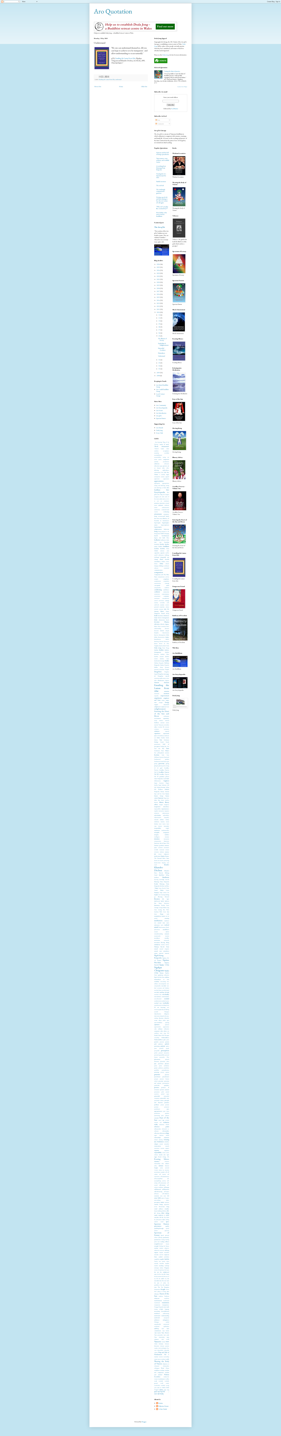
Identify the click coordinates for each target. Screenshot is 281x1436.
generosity (161, 763)
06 (159, 333)
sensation (156, 1196)
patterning (157, 1046)
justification (157, 856)
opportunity (166, 1027)
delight (156, 617)
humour (160, 798)
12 (159, 315)
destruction (162, 620)
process (162, 1104)
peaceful (161, 1048)
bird (160, 538)
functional (166, 757)
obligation (166, 1014)
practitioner (157, 1077)
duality (167, 661)
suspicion (166, 1255)
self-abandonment (164, 1176)
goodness (161, 776)
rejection (161, 1135)
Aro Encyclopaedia (161, 408)
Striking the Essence (164, 1246)
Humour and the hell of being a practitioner (162, 153)
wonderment (161, 1379)
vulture (156, 1352)
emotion (166, 691)
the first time (160, 1274)
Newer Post (97, 86)
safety (155, 1165)
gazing (155, 763)
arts (164, 499)
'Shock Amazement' (161, 446)
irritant (167, 849)
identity (156, 802)
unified (167, 1322)
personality (162, 1057)
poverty (162, 1072)
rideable (161, 1155)
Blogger (144, 1422)
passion (167, 1042)
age (161, 466)
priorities (166, 1102)
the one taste (165, 1281)
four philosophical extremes (161, 753)
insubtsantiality (165, 830)
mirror (167, 932)
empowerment (164, 696)
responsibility (158, 1152)
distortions (166, 641)
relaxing (161, 1139)
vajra (162, 1328)
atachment (166, 501)
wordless (167, 1379)
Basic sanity (159, 518)
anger (167, 474)
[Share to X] (104, 77)
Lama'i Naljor (159, 890)
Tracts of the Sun (161, 1294)
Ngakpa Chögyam (159, 969)
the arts (156, 1272)
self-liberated (157, 1189)
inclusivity (156, 813)
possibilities (166, 1068)
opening (167, 1022)
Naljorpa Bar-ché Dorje (161, 947)
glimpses (156, 766)
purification (157, 1113)
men (155, 923)
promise (167, 1104)
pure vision (166, 1111)
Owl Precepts (165, 1035)
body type (157, 542)
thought (163, 1289)
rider (164, 1155)
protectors (166, 1107)
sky (163, 1217)
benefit (156, 536)
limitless (163, 905)
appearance (157, 479)
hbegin (167, 783)
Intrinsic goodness (159, 845)
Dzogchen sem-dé (163, 676)
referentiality (165, 1131)
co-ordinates (166, 566)
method (166, 925)
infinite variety (164, 819)
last (168, 892)
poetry (156, 1068)
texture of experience (159, 1270)
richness (156, 1155)
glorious (160, 766)
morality (167, 938)
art (160, 497)
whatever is (166, 1364)
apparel (167, 476)
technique (156, 1268)
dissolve (167, 639)
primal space (165, 1094)
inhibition (156, 821)
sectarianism (157, 1172)
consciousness (165, 594)
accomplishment (158, 455)
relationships (157, 1137)
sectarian (167, 1170)
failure (158, 738)
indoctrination (157, 817)
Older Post (144, 86)
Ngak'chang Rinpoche (158, 956)
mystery (163, 944)
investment (166, 847)
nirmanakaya (157, 979)
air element (157, 468)
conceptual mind (161, 585)
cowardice (162, 602)
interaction (166, 839)
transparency (165, 1305)
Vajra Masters (165, 1333)
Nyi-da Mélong (165, 1009)
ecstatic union (165, 678)
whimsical (156, 1366)
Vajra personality (158, 1335)
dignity (167, 624)
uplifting (156, 1328)
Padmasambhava (158, 1040)
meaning (167, 918)
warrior (156, 1357)
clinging (156, 566)
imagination (157, 807)
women (156, 1379)
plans (168, 1061)
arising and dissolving (159, 485)
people (167, 1048)
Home (121, 86)
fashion (156, 740)
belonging (166, 533)
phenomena (157, 1059)
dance (162, 611)
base (155, 518)
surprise (161, 1252)
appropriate (157, 483)
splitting (160, 1237)
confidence (166, 590)
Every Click (159, 433)
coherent (156, 568)
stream (167, 1244)
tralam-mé (156, 1298)
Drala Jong (165, 55)
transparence (157, 1305)
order (155, 1029)
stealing (162, 1242)
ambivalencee (157, 472)
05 (159, 336)
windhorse (157, 1370)
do (164, 643)
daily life (166, 609)
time (168, 1291)
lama (156, 888)
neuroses (161, 953)
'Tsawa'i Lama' (159, 449)
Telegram (166, 1268)
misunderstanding (158, 934)
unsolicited (156, 1326)
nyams (160, 1009)
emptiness (158, 698)
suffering (167, 1250)
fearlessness (166, 740)
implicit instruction (159, 811)
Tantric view (157, 1261)
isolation (162, 852)
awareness (158, 514)
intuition (160, 847)
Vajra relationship (159, 1337)
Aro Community (161, 405)
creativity (162, 607)
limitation (166, 903)
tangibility (156, 1259)
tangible (162, 1259)
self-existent (162, 1185)
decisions (160, 615)
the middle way (163, 1278)
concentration (157, 583)
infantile (156, 819)
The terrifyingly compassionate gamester (160, 191)
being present (157, 533)
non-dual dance (158, 990)
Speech (162, 1235)
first (168, 746)
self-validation (165, 1193)
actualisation (166, 461)
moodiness (157, 938)
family (167, 737)
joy (155, 854)
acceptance (166, 451)
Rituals (159, 1157)
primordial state (164, 1098)
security (163, 1172)
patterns (163, 1046)
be (160, 520)
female (162, 742)
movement (157, 942)
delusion (160, 617)
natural (156, 949)
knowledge (161, 879)
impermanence (165, 809)
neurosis (167, 953)
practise (167, 1074)
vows (155, 1350)
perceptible (156, 1050)
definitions (166, 615)
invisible (156, 849)
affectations (157, 466)
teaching (161, 1266)
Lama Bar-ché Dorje (164, 888)
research (167, 1146)
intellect (167, 835)
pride (162, 1092)
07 (159, 330)
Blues (168, 538)
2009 (158, 373)
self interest (162, 1174)
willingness (156, 1368)
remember (166, 1144)
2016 (158, 294)
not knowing (161, 1007)
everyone (167, 727)
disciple (167, 630)
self (166, 1172)
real (160, 1122)
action (155, 459)
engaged (156, 704)
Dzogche (167, 669)
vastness (163, 1341)
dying (161, 667)
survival (161, 1254)
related (167, 1135)
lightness (167, 901)
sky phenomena (158, 1219)
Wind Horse (165, 1368)
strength (156, 1246)
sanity (161, 1168)
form (167, 748)
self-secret (156, 1193)
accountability (157, 457)
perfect (156, 1053)
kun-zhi (167, 879)
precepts (156, 1079)
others (165, 1031)
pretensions (156, 1092)
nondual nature (165, 1001)
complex (156, 579)
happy (155, 783)
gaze (168, 761)
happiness (166, 781)
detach (167, 620)
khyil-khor (161, 875)
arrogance (156, 496)
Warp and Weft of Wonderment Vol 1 (161, 1353)
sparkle (167, 1226)
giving (167, 763)
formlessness (157, 750)
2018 (158, 288)
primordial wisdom (159, 1100)
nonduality (166, 1003)
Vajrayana (157, 1341)
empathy (156, 696)
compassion (158, 572)
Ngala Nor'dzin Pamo (159, 977)
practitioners (165, 1077)
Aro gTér (159, 416)
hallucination (157, 781)
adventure (166, 463)
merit (162, 925)
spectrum (167, 1230)
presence (156, 1087)
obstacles (166, 1018)
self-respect (166, 1191)
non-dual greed (165, 990)
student (156, 1248)
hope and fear (158, 794)
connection (166, 592)
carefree (167, 553)
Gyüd (164, 778)
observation (157, 1016)
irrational (161, 849)
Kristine (160, 1403)
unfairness (156, 1320)
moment (167, 934)
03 (159, 363)
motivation (157, 940)
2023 (158, 273)
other (161, 1031)
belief (162, 533)
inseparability (157, 828)
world (161, 1383)
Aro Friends (159, 428)
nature (156, 953)
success (162, 1250)
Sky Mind (166, 1217)
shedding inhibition (162, 1211)
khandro (166, 865)
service (155, 1206)
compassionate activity (163, 577)
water (155, 1359)
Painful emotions (161, 181)
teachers (156, 1265)
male (168, 914)
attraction (162, 503)
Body (168, 540)
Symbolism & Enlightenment (163, 344)
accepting (156, 453)
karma (163, 856)
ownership (156, 1037)
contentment (157, 596)
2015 (158, 297)
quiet (162, 1115)
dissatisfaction (157, 639)
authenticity (157, 509)
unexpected (166, 1318)
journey (167, 852)
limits (167, 905)
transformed (166, 1300)
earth (160, 678)
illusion (161, 802)
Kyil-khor (162, 886)
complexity (166, 579)
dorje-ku (161, 646)
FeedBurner (174, 109)
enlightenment (160, 709)
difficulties (157, 624)
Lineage (156, 907)
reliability (166, 1142)
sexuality (167, 1209)
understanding (165, 1316)
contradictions (165, 598)
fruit (168, 755)
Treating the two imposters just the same (161, 175)
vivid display (164, 1348)
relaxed (156, 1139)
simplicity (160, 1215)
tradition (161, 1296)
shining (158, 1213)
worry (167, 1383)
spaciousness (157, 1226)
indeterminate (165, 813)
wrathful (163, 1385)
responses (166, 1150)
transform (166, 1298)
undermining (166, 1313)
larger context (163, 892)
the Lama (166, 1270)
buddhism (166, 546)
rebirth (167, 1124)
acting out (166, 457)
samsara (161, 1166)
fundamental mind (158, 761)
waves (159, 1359)
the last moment (158, 1276)
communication (158, 570)
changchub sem (164, 557)
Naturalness (161, 353)
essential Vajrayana (159, 725)
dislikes (155, 637)
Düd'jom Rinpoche (159, 663)
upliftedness (166, 1326)
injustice (163, 821)
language (156, 892)
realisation (166, 1122)
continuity (166, 596)
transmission (165, 1303)
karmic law (157, 860)
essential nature (164, 722)
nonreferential (157, 1005)
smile (163, 1219)
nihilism (167, 977)
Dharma (166, 622)
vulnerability (160, 1350)
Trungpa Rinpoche (158, 1307)
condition (167, 587)
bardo (167, 516)
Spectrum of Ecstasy (161, 1233)
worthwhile (157, 1385)
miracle (156, 931)
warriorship (166, 1357)
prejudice (166, 1085)
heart (160, 785)
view (167, 1341)
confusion (157, 592)
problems (156, 1105)
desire (156, 620)
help (155, 787)
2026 (158, 264)
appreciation (159, 481)
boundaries (156, 544)
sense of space (165, 1198)
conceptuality (157, 587)
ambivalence (166, 470)
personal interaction (164, 1053)
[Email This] (100, 77)
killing (167, 875)
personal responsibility (159, 1055)
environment (157, 718)
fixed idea (157, 748)
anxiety (163, 476)
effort (155, 680)
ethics (155, 727)
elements (166, 682)
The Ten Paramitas (163, 1287)
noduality (156, 981)
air (168, 466)
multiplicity (157, 944)
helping (159, 787)
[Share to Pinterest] (108, 77)
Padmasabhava (165, 1037)
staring (163, 1239)
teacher (167, 1263)
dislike (167, 635)
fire (165, 746)
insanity (160, 826)
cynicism (161, 609)
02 (159, 366)
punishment (157, 1109)
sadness (167, 1163)
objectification (157, 1014)
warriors (161, 1357)
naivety (167, 944)
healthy (156, 785)
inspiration (157, 830)
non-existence (157, 996)
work (155, 1381)
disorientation (161, 637)
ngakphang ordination (163, 975)
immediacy (166, 807)
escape (155, 720)
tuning (156, 1309)
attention (156, 503)
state (159, 1241)
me (166, 916)
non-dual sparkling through (161, 992)
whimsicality (166, 1366)
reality (156, 1124)
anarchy (163, 474)
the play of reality (160, 1283)
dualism (156, 650)
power (167, 1072)
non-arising (163, 981)
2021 (158, 279)
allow (167, 468)
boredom (166, 542)
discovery (156, 635)
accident (166, 453)
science (160, 1170)
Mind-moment (162, 927)
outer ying (163, 1033)
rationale (156, 1118)
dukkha (156, 667)
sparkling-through (158, 1228)
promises (156, 1107)
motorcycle (166, 940)
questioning (157, 1115)
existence (156, 731)
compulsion (166, 581)
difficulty (162, 624)
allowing (156, 470)
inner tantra (162, 824)
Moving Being (165, 942)
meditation (158, 920)
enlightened (157, 707)
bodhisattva (163, 540)
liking (160, 903)
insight (167, 828)
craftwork (156, 605)
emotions (166, 693)
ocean (155, 1020)
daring (167, 613)
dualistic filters (165, 654)
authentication (165, 507)
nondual (166, 999)
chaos (161, 559)
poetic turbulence (164, 1065)
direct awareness (162, 626)
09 (159, 324)
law (160, 894)
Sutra (155, 1257)
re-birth (167, 1120)
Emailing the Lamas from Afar (125, 58)
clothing (161, 566)
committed (166, 568)
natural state (158, 951)
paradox (156, 1042)
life (163, 899)
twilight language (164, 1309)
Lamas (167, 890)
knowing (156, 879)
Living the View (163, 910)
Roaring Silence (161, 1159)
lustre (155, 914)
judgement (166, 854)
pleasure (167, 1063)
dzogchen (158, 671)
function (161, 757)
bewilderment (165, 536)
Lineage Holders (163, 907)
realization (161, 1124)
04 (159, 360)
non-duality (165, 994)
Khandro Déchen (158, 869)
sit (164, 1215)
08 (159, 327)
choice (167, 561)
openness (156, 1024)
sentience (167, 1202)
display (167, 637)
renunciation (157, 1146)
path (155, 1044)
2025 (158, 267)
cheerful (167, 559)
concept (167, 583)
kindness (165, 877)
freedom (156, 755)
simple (156, 1215)
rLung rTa (166, 1157)
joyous (160, 854)
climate (167, 563)
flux (163, 748)
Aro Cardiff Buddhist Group (162, 390)
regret (155, 1135)
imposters (167, 811)
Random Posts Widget (182, 86)
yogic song (166, 1389)
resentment (156, 1148)
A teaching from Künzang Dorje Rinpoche (161, 168)
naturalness (166, 951)
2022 (158, 276)
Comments (160, 124)
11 (159, 318)
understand (118, 79)
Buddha (162, 544)
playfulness (160, 1063)
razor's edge (161, 1120)
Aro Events (159, 410)
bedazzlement (166, 520)
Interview (166, 841)
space (167, 1222)
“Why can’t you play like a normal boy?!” (162, 207)
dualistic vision (164, 658)
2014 (158, 300)
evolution (156, 729)
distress (155, 643)
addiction (156, 464)
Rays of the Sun (161, 1118)
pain (164, 1040)
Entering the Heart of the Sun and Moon (161, 713)
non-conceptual (162, 983)
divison (160, 643)
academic (156, 451)
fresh (163, 755)
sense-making (157, 1200)
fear (161, 740)
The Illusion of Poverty (162, 339)
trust (165, 1307)
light (168, 899)
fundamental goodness (161, 759)
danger (167, 611)
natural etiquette (164, 949)
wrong (167, 1385)
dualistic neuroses (159, 656)
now (168, 1007)
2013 (158, 303)
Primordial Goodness (161, 349)
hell (168, 785)
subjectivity (157, 1250)
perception (165, 1050)
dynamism (161, 669)
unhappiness (166, 1320)
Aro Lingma (166, 494)
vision (155, 1344)
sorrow (156, 1222)
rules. (162, 1163)
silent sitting (165, 1213)
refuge (167, 1133)
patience (161, 1044)
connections (157, 594)
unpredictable (157, 1324)
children (163, 561)
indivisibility (166, 815)
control (156, 600)
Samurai (167, 1165)
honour (167, 791)
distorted (161, 641)
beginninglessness (165, 525)
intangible (156, 832)
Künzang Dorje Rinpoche (161, 882)
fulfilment (156, 757)
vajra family (165, 1330)
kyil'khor (167, 886)
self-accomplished (158, 1178)
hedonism (164, 785)
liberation (157, 899)
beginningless (157, 523)
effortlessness (161, 680)
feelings (156, 742)
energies (161, 702)
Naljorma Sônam (163, 1406)
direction (167, 628)
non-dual (163, 986)
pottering (156, 1072)
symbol (160, 1257)
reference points (161, 1127)
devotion (156, 622)
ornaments (157, 1031)
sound (162, 1221)
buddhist (156, 548)
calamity (162, 551)
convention (161, 600)
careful (156, 555)
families (163, 737)
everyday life (161, 727)
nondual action (157, 1001)
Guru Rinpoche (158, 778)
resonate (162, 1148)
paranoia (162, 1042)
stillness (167, 1242)
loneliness (156, 912)
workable (161, 1381)
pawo (167, 1046)
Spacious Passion (161, 418)
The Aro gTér (159, 227)
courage (167, 600)
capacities (156, 553)
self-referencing (158, 1191)
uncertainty (157, 1311)
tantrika (156, 1263)
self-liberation (165, 1189)
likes (155, 903)
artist (163, 496)
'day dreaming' (158, 442)
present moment (164, 1090)
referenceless (157, 1129)
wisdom (162, 1370)
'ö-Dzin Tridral (162, 1409)
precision (161, 1081)
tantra (166, 1259)
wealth (167, 1359)
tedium (161, 1268)
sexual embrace (158, 1209)
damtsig (156, 611)
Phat (168, 1057)
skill (160, 1217)
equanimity (166, 718)
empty (163, 700)
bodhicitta (157, 540)
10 (159, 321)
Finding (162, 746)
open (168, 1020)
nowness (156, 1009)
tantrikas (161, 1263)
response (156, 1150)
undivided (157, 1318)
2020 (158, 282)
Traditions (166, 1296)
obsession (161, 1018)
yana (155, 1387)
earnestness (156, 678)
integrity (156, 835)
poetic (155, 1065)
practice (157, 1074)
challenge (167, 555)
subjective (166, 1248)
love (161, 912)
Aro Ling (159, 494)
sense (161, 1196)
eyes (155, 737)
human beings (158, 796)
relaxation (166, 1137)
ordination (166, 1029)
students (161, 1248)
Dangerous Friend (159, 613)
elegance (167, 680)
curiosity (156, 609)
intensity (167, 837)
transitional (157, 1302)
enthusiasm (166, 716)
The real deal (160, 185)
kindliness (156, 877)
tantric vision (165, 1261)
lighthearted (157, 901)
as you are (158, 501)
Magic (161, 914)
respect (167, 1148)
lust (168, 912)
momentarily (157, 936)
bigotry (156, 538)
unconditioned (165, 1311)
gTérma (167, 776)
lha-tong (160, 897)
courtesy (156, 602)
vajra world (165, 1339)
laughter (156, 895)
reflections (162, 1133)
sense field (166, 1196)
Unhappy (156, 1322)
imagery (161, 804)
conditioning (158, 590)
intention (156, 839)
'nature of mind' (164, 444)
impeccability (157, 809)
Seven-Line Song (164, 1206)
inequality (166, 817)
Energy (167, 702)
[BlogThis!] (102, 77)
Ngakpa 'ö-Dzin (164, 965)
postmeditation (165, 1070)
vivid (159, 1348)
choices (155, 563)
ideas (155, 800)
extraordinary (160, 735)
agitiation (164, 466)
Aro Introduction (161, 413)
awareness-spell (161, 516)
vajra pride (166, 1335)
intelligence (157, 837)
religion (156, 1144)
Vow (168, 1348)
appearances (166, 479)
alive (163, 468)
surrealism (166, 1252)
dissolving (156, 641)
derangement (165, 618)
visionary (161, 1344)
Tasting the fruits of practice (172, 71)
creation (162, 605)
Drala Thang (165, 648)
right (168, 1155)
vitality (156, 1348)
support (156, 1252)
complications (157, 581)
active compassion (163, 459)
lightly (162, 901)
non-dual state (157, 994)
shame (155, 1211)
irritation (156, 852)
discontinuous (166, 633)
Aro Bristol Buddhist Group (162, 386)
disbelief (162, 630)
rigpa (155, 1157)
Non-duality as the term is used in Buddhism (161, 214)
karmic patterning (164, 860)
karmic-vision (157, 862)
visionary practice (164, 1346)
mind (156, 927)
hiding (167, 787)
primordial (157, 1096)
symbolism (166, 1257)
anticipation (157, 476)
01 (159, 369)
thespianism (157, 1289)
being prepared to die (163, 531)
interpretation (157, 841)
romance (156, 1161)
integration (166, 832)
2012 (158, 306)
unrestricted (166, 1324)
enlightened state (165, 707)
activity (156, 462)
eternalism (166, 725)
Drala (167, 646)
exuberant (166, 735)
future (165, 761)
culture (167, 607)
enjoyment (166, 704)
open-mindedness (158, 1022)
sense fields (157, 1198)
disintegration (162, 635)
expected (167, 731)
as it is (167, 499)
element (156, 682)
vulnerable (166, 1350)
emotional (156, 693)
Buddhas (160, 546)
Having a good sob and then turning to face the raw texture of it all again (162, 200)
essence (161, 720)
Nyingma (167, 1012)
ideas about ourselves (163, 800)
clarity (161, 564)
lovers (164, 912)
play (155, 1063)
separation (166, 1204)
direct (155, 626)
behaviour (166, 529)
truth (167, 1307)
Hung (165, 798)
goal (161, 768)
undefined (157, 1313)
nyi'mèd (156, 1012)
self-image (166, 1187)
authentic (160, 505)
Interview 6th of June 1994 (161, 843)
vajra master (157, 1333)
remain (161, 1144)
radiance (167, 1115)
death (156, 615)
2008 (158, 376)
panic (167, 1039)
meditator (166, 921)
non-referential (157, 999)
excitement (166, 729)
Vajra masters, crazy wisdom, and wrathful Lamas (162, 160)
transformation (158, 1300)
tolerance (156, 1294)
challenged (156, 557)
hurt (168, 798)
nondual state (158, 1003)
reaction (156, 1122)
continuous (156, 598)
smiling (167, 1219)
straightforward (158, 1244)
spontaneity (166, 1237)
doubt (164, 646)
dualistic (161, 650)
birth (164, 538)
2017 (158, 291)
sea (163, 1170)
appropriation (165, 483)
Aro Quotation (113, 11)
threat (167, 1289)
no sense (166, 979)
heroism (163, 787)
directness (156, 630)
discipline (156, 633)
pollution (160, 1068)
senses (162, 1202)
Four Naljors (165, 751)
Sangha (156, 1168)
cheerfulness (157, 561)
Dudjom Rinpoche (164, 665)
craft (168, 602)
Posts (158, 120)
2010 (158, 312)
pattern (167, 1044)
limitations (157, 905)
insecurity (166, 826)
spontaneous (157, 1239)
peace (155, 1048)
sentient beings (158, 1204)
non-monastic (165, 996)
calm (168, 551)
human (167, 794)
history (162, 791)
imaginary (166, 804)
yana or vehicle (161, 1387)
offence (160, 1020)
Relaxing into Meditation (161, 1141)
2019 (158, 285)
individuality (157, 815)
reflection (156, 1133)
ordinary (160, 1029)
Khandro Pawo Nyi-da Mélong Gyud (161, 873)
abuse (167, 448)
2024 (158, 270)
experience (157, 733)
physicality (162, 1061)
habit (167, 778)
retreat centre (165, 1152)
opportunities (157, 1027)
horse (163, 794)
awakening (166, 512)
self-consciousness (162, 1183)
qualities (167, 1113)
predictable (156, 1085)
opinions (167, 1024)
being (156, 531)
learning (163, 894)
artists (161, 499)
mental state (161, 923)
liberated (167, 897)
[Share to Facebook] (106, 77)
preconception (165, 1083)
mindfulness (166, 929)
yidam (161, 1390)
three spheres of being (160, 1291)
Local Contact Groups (160, 395)
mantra (163, 916)
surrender (156, 1254)
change (156, 559)
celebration (161, 555)
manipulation (157, 916)
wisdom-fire (166, 1377)
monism (167, 936)
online (164, 1020)
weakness (163, 1359)
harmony (161, 783)
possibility (156, 1070)
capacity (162, 553)
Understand (161, 356)
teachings (167, 1265)
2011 (158, 309)
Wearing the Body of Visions (161, 1362)
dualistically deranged (159, 661)
